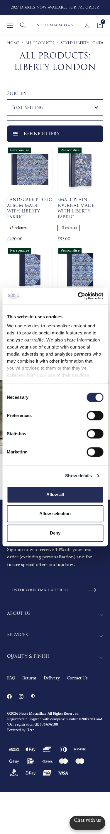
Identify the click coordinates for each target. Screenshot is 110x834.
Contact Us (77, 678)
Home (13, 43)
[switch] (95, 415)
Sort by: (17, 93)
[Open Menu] (10, 25)
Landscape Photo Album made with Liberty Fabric (30, 208)
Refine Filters (41, 133)
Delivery (52, 678)
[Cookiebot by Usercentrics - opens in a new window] (78, 296)
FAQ (11, 678)
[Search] (23, 25)
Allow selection (55, 513)
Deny (55, 532)
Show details (78, 475)
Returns (29, 678)
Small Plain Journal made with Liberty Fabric (75, 208)
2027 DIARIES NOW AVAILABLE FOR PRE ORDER (55, 7)
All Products (40, 43)
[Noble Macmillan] (55, 25)
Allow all (55, 494)
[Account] (87, 25)
